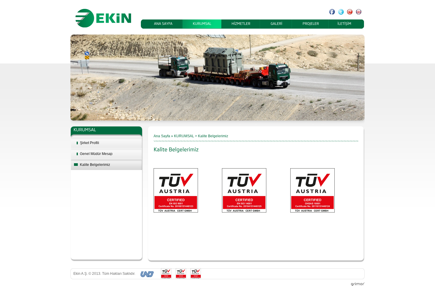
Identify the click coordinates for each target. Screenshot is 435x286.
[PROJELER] (310, 23)
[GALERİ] (276, 23)
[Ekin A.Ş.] (102, 18)
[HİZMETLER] (240, 23)
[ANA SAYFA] (163, 23)
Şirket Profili (89, 143)
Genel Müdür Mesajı (96, 154)
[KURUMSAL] (202, 23)
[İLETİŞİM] (344, 23)
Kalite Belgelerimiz (95, 165)
